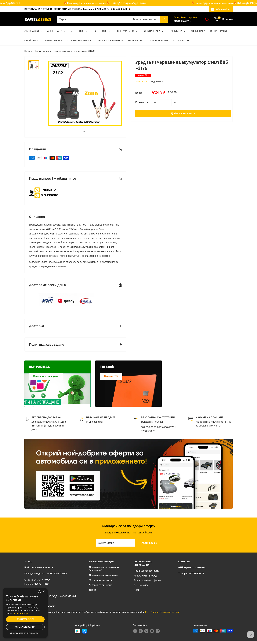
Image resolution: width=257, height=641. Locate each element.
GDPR (92, 590)
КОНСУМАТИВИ (125, 31)
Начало (28, 50)
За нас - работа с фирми (147, 580)
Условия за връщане (100, 585)
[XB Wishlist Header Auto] (207, 19)
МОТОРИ (133, 40)
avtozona (141, 81)
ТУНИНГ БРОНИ (52, 40)
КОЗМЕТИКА (198, 31)
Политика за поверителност (104, 575)
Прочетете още (21, 613)
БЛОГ (137, 590)
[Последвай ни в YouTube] (152, 631)
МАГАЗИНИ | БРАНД (145, 575)
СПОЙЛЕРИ (31, 40)
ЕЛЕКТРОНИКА (151, 31)
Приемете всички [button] (25, 619)
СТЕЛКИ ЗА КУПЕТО (79, 40)
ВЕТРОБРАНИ (218, 31)
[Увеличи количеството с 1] (175, 102)
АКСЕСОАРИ (54, 31)
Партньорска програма (146, 570)
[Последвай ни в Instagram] (141, 631)
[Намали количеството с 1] (155, 102)
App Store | (133, 3)
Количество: (142, 102)
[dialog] (25, 613)
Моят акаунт (181, 21)
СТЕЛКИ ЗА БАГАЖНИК (109, 40)
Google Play (114, 3)
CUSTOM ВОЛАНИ (157, 40)
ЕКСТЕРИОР (100, 31)
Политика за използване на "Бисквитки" (104, 569)
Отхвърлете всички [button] (25, 627)
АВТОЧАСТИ (31, 31)
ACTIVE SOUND (182, 40)
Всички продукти (43, 50)
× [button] (43, 592)
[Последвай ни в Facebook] (135, 631)
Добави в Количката (183, 113)
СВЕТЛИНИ (175, 31)
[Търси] (164, 19)
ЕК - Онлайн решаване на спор (162, 612)
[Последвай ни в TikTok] (158, 631)
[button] (25, 633)
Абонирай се (223, 9)
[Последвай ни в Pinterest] (146, 631)
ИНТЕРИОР (77, 31)
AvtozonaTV (141, 585)
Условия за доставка (100, 580)
